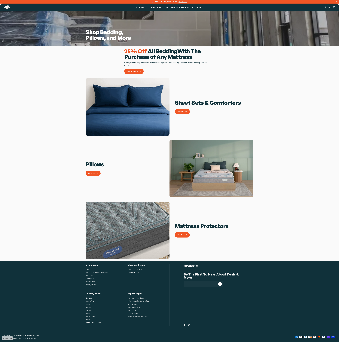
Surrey (88, 313)
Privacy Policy (91, 285)
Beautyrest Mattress (135, 269)
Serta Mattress (133, 272)
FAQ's (88, 269)
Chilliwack (89, 298)
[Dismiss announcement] (337, 2)
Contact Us (90, 279)
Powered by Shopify (33, 335)
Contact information (31, 338)
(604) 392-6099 (182, 329)
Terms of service (22, 338)
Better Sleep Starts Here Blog (138, 301)
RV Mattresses (133, 313)
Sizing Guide (132, 304)
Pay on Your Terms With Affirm (97, 272)
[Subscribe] (220, 284)
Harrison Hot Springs (93, 322)
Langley (88, 310)
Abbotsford (90, 301)
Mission (88, 307)
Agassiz (88, 319)
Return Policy (90, 282)
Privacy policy (14, 338)
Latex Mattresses (134, 307)
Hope (88, 304)
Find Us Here (183, 2)
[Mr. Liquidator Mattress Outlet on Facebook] (185, 325)
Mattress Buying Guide (136, 298)
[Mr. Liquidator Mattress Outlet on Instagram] (189, 325)
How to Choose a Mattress (137, 316)
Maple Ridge (90, 316)
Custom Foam (133, 310)
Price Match (90, 276)
